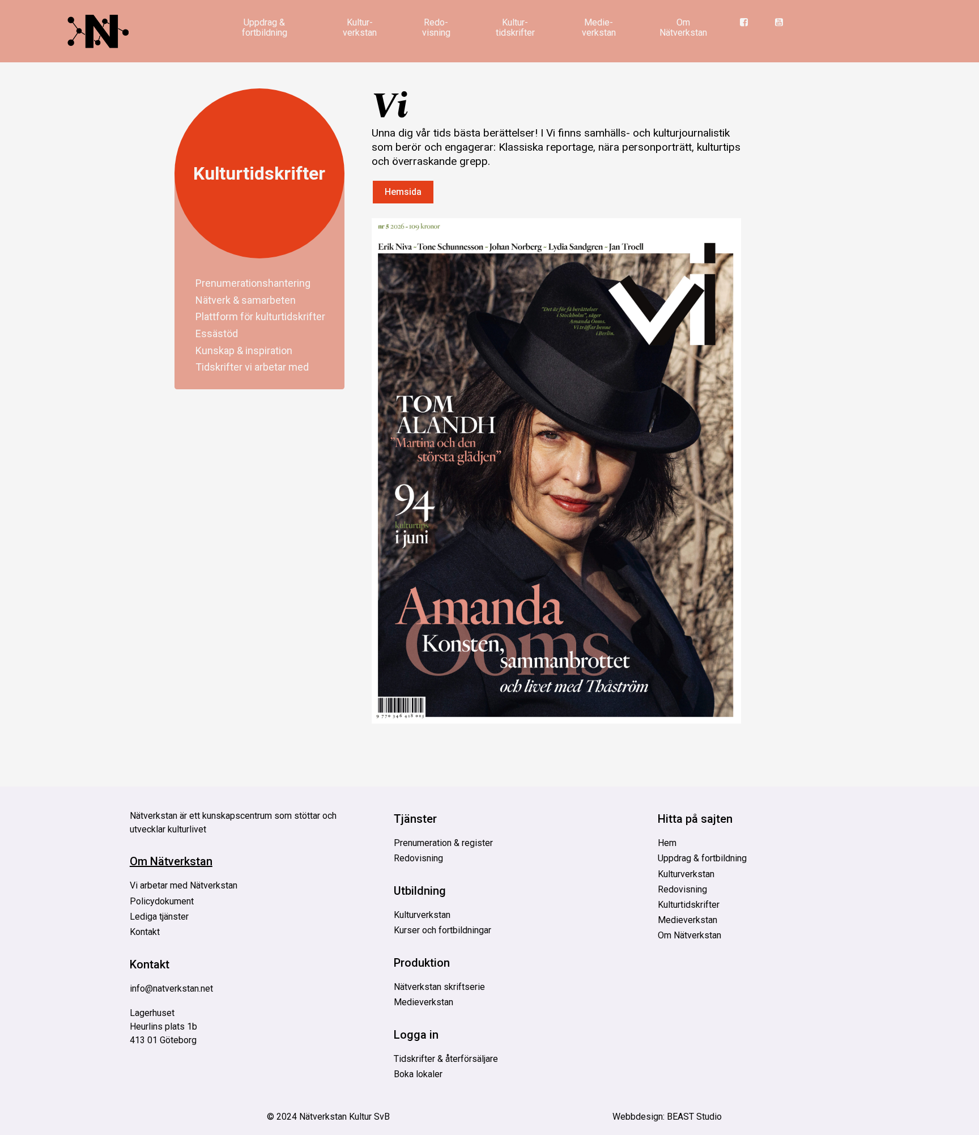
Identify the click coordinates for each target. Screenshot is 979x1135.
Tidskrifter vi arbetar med (252, 367)
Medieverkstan (423, 1002)
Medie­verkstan (599, 27)
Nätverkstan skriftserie (439, 986)
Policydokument (162, 901)
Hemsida (403, 191)
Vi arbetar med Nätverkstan (183, 885)
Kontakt (145, 931)
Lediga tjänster (159, 916)
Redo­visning (436, 27)
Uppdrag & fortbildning (264, 27)
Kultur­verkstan (360, 27)
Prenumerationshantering (252, 283)
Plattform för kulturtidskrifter (260, 316)
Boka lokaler (418, 1074)
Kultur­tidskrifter (515, 27)
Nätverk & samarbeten (245, 299)
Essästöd (216, 333)
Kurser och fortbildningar (442, 930)
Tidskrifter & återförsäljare (446, 1058)
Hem (667, 843)
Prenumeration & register (443, 843)
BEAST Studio (694, 1116)
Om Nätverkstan (683, 27)
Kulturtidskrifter (259, 173)
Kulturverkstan (422, 914)
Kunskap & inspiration (243, 350)
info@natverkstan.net (171, 988)
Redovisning (418, 858)
